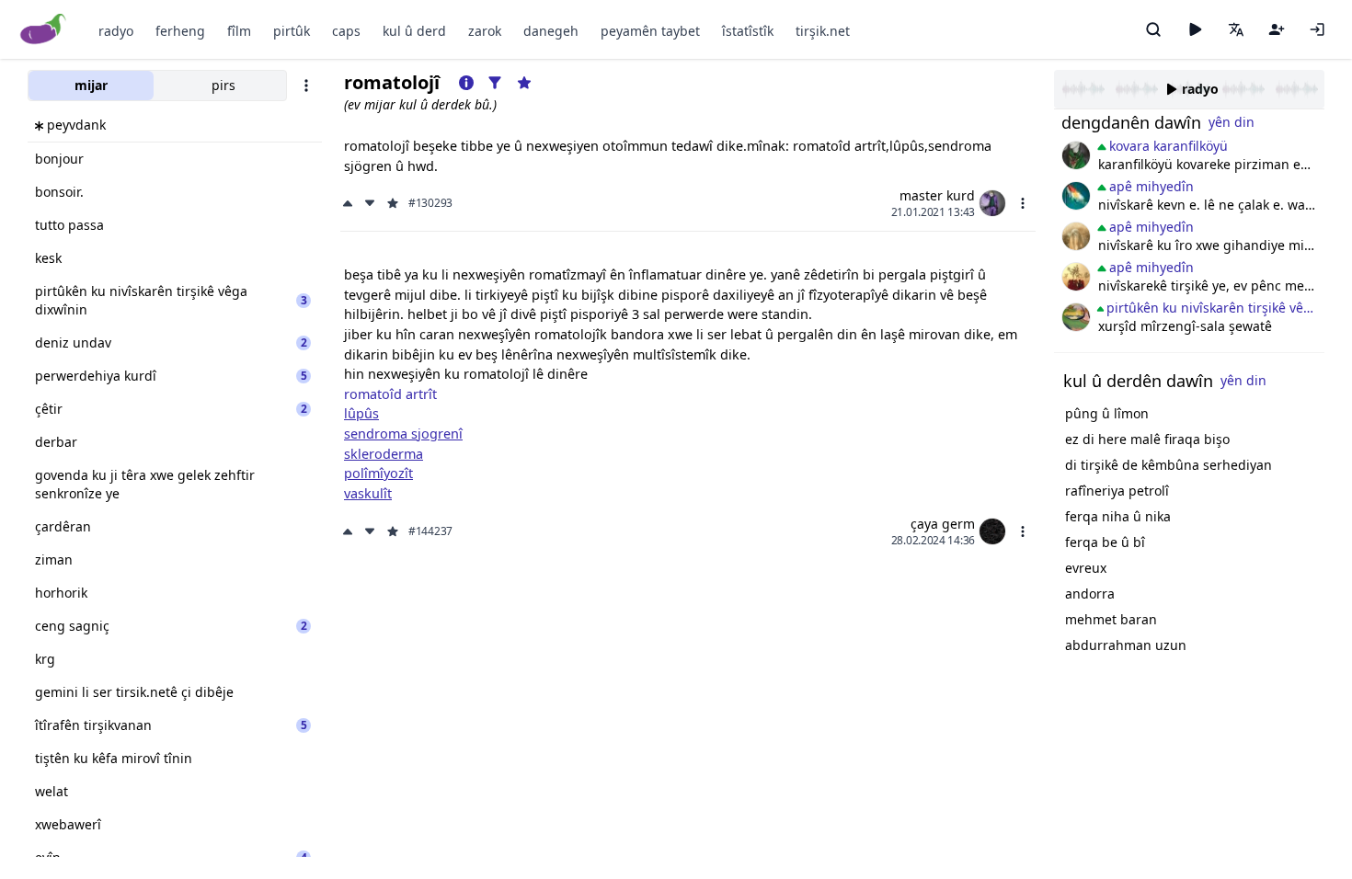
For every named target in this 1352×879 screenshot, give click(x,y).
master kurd (937, 195)
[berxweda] (1076, 196)
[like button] (349, 203)
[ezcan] (1076, 155)
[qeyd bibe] (1276, 29)
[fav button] (393, 203)
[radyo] (1194, 29)
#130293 (430, 203)
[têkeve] (1317, 29)
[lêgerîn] (1153, 29)
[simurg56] (1076, 236)
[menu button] (1023, 203)
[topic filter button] (495, 83)
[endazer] (1076, 276)
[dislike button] (370, 203)
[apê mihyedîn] (1076, 317)
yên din (1232, 122)
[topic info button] (466, 82)
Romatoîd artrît (390, 394)
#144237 (430, 531)
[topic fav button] (524, 83)
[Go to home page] (43, 30)
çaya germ (943, 523)
